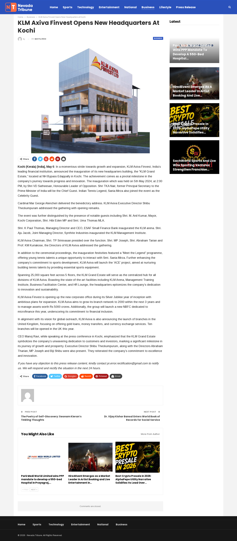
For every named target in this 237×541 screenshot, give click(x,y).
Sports (67, 7)
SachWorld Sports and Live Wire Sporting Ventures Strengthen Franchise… (194, 165)
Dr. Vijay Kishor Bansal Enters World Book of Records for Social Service (132, 418)
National (130, 7)
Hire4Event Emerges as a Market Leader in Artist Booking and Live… (192, 91)
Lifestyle (165, 7)
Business (148, 7)
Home (54, 7)
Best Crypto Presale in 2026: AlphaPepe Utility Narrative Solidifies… (191, 128)
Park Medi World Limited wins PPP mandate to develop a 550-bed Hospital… (192, 52)
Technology (85, 7)
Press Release (186, 7)
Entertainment (109, 7)
